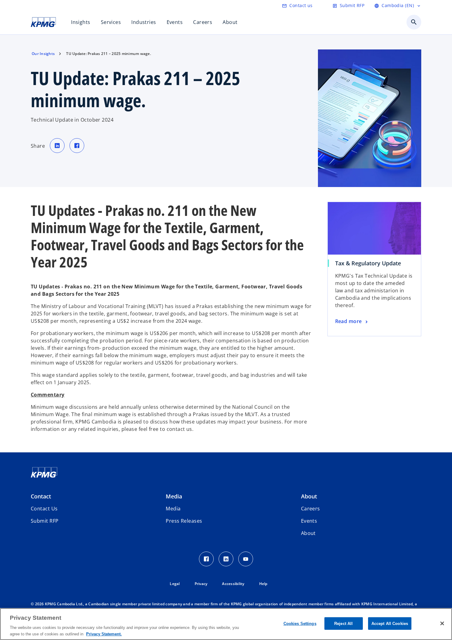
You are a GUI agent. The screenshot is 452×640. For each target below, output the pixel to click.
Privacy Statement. (104, 633)
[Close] (442, 623)
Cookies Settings (299, 623)
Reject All (343, 623)
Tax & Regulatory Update (368, 263)
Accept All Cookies (389, 623)
